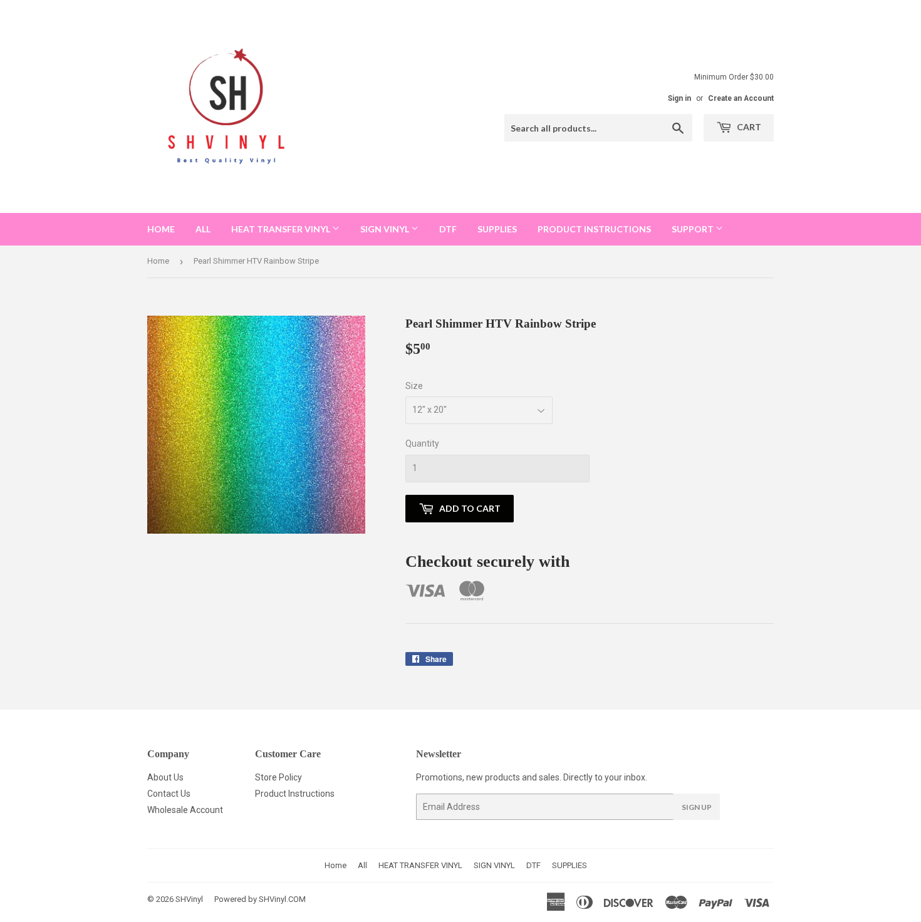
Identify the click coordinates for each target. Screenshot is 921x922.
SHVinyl (189, 899)
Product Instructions (295, 794)
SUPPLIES (497, 229)
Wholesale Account (185, 810)
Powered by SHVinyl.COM (260, 899)
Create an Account (741, 98)
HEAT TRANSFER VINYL (281, 229)
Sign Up (697, 807)
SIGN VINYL (385, 229)
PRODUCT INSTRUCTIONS (594, 229)
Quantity (422, 443)
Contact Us (168, 794)
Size (414, 386)
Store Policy (278, 777)
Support (693, 229)
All (203, 229)
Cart (748, 127)
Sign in (679, 98)
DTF (448, 229)
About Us (165, 777)
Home (161, 229)
